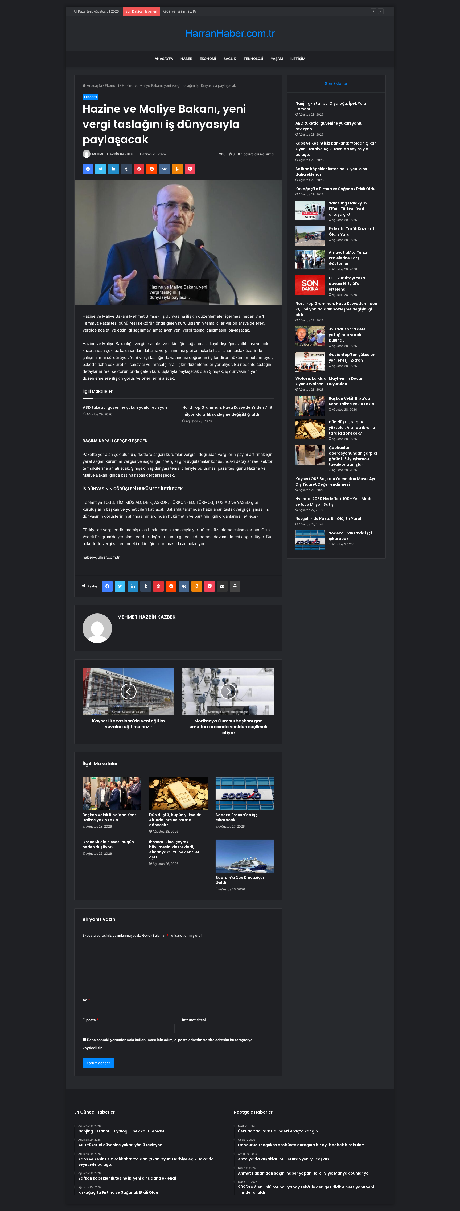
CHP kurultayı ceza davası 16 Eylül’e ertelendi (347, 283)
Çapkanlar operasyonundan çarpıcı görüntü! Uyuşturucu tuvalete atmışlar (353, 456)
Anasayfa (164, 58)
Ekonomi (208, 58)
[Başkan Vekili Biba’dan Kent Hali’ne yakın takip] (112, 793)
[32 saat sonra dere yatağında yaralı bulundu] (310, 336)
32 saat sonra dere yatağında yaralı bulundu (347, 334)
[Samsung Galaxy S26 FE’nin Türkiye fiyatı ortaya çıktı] (310, 210)
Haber (186, 58)
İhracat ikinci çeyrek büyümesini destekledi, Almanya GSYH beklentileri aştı (174, 849)
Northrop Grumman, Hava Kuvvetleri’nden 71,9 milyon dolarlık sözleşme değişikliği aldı (336, 309)
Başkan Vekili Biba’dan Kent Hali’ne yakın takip (109, 817)
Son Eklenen (336, 83)
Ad (86, 1000)
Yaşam (277, 58)
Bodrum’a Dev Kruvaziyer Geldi (240, 880)
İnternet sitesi (194, 1020)
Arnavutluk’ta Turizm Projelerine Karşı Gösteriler (349, 258)
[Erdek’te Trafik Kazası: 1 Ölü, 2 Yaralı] (310, 236)
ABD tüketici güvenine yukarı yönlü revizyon (125, 407)
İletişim (297, 58)
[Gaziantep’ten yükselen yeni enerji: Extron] (310, 362)
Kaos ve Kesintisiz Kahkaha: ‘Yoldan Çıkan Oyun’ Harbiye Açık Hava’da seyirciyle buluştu (234, 11)
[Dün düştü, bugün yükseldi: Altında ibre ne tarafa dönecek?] (178, 793)
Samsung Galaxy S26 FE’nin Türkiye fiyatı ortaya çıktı (349, 209)
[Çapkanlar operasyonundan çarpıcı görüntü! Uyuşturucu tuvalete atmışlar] (310, 455)
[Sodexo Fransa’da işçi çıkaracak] (245, 793)
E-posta (90, 1020)
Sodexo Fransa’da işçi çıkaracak (237, 817)
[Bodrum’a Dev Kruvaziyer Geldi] (245, 856)
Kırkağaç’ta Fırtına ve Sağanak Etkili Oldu (335, 188)
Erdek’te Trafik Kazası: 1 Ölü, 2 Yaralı (351, 231)
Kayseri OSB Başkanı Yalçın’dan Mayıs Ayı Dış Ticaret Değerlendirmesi (335, 481)
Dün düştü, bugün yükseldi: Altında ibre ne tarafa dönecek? (175, 820)
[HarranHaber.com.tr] (230, 33)
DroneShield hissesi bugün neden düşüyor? (108, 844)
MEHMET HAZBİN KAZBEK (112, 154)
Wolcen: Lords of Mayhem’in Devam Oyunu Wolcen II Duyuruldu (330, 381)
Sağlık (230, 58)
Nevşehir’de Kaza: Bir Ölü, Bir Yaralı (328, 518)
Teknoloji (253, 58)
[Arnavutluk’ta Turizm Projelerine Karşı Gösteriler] (310, 259)
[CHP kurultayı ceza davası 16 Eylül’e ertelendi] (310, 285)
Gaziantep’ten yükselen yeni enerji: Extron (352, 357)
